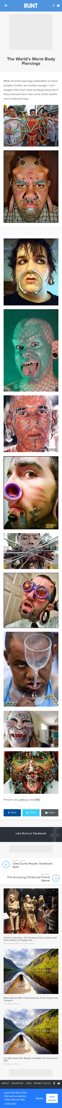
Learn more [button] (10, 1103)
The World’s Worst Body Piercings (31, 61)
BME (37, 799)
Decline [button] (39, 1098)
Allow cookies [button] (52, 1098)
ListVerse (23, 799)
